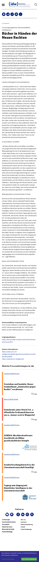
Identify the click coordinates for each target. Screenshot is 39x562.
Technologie (6, 520)
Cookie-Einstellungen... (8, 559)
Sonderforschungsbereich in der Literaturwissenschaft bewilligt (19, 466)
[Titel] (4, 14)
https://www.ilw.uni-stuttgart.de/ (13, 359)
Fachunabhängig (7, 532)
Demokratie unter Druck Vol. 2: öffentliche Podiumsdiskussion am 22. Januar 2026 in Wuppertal (19, 412)
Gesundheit (5, 524)
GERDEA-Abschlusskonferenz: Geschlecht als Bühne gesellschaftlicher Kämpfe (18, 438)
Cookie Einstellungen (26, 529)
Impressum (24, 522)
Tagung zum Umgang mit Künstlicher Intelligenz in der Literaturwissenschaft (18, 488)
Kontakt (23, 527)
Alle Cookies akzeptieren (29, 559)
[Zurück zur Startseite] (19, 4)
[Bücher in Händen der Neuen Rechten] (8, 14)
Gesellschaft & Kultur (9, 522)
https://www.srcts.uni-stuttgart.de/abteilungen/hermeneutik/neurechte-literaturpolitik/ (19, 354)
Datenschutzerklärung (27, 524)
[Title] (12, 14)
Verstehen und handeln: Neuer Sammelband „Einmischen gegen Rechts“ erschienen (20, 387)
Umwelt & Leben (7, 527)
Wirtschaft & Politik (8, 529)
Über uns (23, 519)
